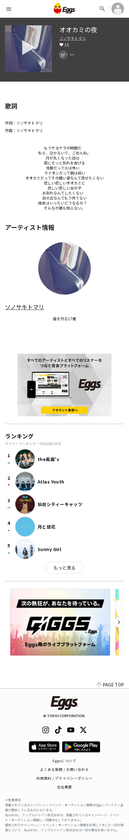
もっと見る (64, 567)
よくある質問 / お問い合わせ (64, 769)
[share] (63, 54)
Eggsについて (64, 760)
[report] (72, 54)
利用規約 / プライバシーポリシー (64, 778)
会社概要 (64, 786)
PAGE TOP (113, 684)
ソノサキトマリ (72, 38)
